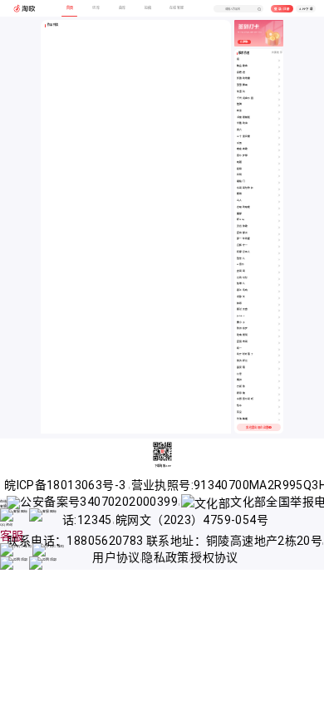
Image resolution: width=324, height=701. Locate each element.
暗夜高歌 (242, 149)
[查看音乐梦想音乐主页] (279, 156)
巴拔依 (241, 386)
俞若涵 (241, 72)
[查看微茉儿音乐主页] (279, 259)
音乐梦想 (242, 155)
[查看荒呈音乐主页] (279, 413)
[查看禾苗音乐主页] (279, 144)
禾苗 (240, 143)
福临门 (241, 181)
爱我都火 (242, 233)
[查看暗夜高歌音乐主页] (279, 150)
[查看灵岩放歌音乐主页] (279, 227)
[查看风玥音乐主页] (279, 176)
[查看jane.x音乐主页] (279, 317)
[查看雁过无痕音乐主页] (279, 310)
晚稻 (240, 162)
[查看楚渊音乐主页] (279, 105)
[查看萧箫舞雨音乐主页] (279, 86)
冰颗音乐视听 (245, 399)
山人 (240, 200)
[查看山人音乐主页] (279, 201)
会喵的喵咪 (244, 207)
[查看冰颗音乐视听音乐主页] (279, 400)
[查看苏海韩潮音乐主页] (279, 420)
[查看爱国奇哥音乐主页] (279, 343)
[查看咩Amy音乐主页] (279, 220)
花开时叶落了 (245, 354)
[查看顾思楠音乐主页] (279, 394)
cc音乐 (241, 264)
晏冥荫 (241, 367)
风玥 (240, 175)
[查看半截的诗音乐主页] (279, 124)
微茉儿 (241, 258)
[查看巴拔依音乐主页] (279, 387)
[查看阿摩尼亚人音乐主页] (279, 253)
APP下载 (306, 9)
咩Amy (241, 219)
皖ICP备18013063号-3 (66, 485)
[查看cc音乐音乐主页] (279, 265)
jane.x (240, 316)
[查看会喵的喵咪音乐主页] (279, 208)
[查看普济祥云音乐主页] (279, 362)
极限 (240, 169)
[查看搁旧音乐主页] (279, 381)
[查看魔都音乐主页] (279, 215)
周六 (240, 130)
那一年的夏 (244, 239)
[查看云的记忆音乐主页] (279, 279)
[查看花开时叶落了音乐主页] (279, 355)
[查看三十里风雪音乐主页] (279, 137)
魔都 (240, 214)
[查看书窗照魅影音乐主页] (279, 118)
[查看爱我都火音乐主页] (279, 234)
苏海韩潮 (242, 419)
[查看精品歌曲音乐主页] (279, 67)
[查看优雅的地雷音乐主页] (279, 79)
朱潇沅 (241, 92)
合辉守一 (242, 245)
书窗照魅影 (244, 117)
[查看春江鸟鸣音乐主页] (279, 291)
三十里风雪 (244, 136)
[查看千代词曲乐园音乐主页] (279, 99)
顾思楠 (241, 393)
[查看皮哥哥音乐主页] (279, 272)
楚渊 (240, 104)
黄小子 (241, 322)
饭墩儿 (241, 283)
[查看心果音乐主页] (279, 375)
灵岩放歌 (242, 226)
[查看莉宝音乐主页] (279, 112)
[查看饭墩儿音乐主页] (279, 284)
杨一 (240, 348)
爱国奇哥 (242, 342)
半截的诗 (242, 123)
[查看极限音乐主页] (279, 170)
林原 (240, 303)
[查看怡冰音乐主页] (279, 406)
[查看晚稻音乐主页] (279, 163)
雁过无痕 (242, 309)
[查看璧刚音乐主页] (279, 195)
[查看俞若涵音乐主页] (279, 73)
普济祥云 (242, 361)
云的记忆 (242, 278)
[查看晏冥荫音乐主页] (279, 368)
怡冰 (240, 405)
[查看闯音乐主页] (279, 60)
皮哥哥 (241, 271)
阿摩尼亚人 (244, 252)
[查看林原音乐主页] (279, 304)
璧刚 (240, 194)
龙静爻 (241, 297)
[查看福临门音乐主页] (279, 182)
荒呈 (240, 412)
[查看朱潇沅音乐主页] (279, 93)
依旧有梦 (242, 328)
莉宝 (240, 111)
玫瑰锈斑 (242, 335)
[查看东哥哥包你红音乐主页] (279, 189)
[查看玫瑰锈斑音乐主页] (279, 336)
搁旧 (240, 380)
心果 (240, 374)
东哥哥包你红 (245, 188)
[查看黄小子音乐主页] (279, 323)
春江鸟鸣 (242, 290)
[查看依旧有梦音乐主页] (279, 329)
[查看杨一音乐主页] (279, 349)
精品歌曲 (242, 66)
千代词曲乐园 (245, 98)
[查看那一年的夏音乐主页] (279, 240)
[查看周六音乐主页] (279, 131)
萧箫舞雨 (242, 85)
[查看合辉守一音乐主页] (279, 246)
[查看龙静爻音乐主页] (279, 298)
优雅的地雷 (244, 78)
